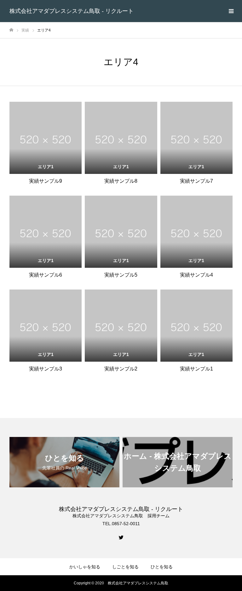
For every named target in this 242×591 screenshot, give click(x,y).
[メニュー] (231, 11)
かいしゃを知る (84, 566)
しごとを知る (125, 566)
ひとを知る (162, 566)
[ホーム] (11, 30)
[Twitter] (121, 537)
